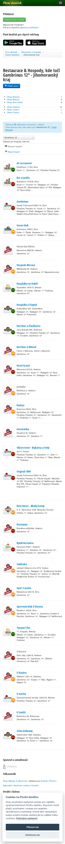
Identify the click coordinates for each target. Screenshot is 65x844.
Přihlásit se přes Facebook (14, 19)
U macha (21, 694)
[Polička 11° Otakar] (8, 509)
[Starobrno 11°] (8, 546)
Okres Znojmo (13, 112)
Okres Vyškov (13, 109)
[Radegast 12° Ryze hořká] (8, 734)
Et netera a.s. (9, 767)
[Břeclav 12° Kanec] (8, 287)
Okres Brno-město (15, 102)
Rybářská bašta (25, 543)
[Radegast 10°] (8, 329)
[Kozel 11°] (8, 166)
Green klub (22, 225)
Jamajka (21, 386)
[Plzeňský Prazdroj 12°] (8, 205)
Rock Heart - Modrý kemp (30, 506)
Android (44, 780)
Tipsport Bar (23, 627)
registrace (23, 27)
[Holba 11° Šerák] (8, 229)
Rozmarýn (22, 524)
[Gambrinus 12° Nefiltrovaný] (8, 408)
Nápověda (7, 785)
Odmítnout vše (32, 835)
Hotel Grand (23, 365)
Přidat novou (12, 86)
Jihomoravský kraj (31, 54)
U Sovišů (21, 712)
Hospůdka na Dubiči (27, 283)
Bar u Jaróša (23, 177)
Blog (5, 780)
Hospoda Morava (26, 265)
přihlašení (34, 27)
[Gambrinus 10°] (8, 716)
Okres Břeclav (13, 99)
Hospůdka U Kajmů (27, 304)
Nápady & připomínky (18, 780)
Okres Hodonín (13, 106)
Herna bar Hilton (25, 246)
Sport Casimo (24, 588)
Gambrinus (22, 201)
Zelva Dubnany (25, 731)
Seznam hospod (14, 146)
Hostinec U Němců (26, 347)
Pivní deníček (9, 2)
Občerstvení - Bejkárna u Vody (33, 447)
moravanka (23, 429)
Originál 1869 (24, 471)
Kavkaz (20, 405)
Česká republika (12, 54)
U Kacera (21, 651)
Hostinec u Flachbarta (28, 326)
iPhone (52, 780)
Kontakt (34, 785)
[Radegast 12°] (8, 308)
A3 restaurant (24, 163)
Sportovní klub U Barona (30, 606)
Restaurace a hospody (31, 52)
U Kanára (21, 672)
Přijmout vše (32, 827)
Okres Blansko (13, 96)
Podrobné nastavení (26, 818)
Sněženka (22, 564)
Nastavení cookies (21, 785)
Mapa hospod (13, 151)
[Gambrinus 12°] (8, 250)
